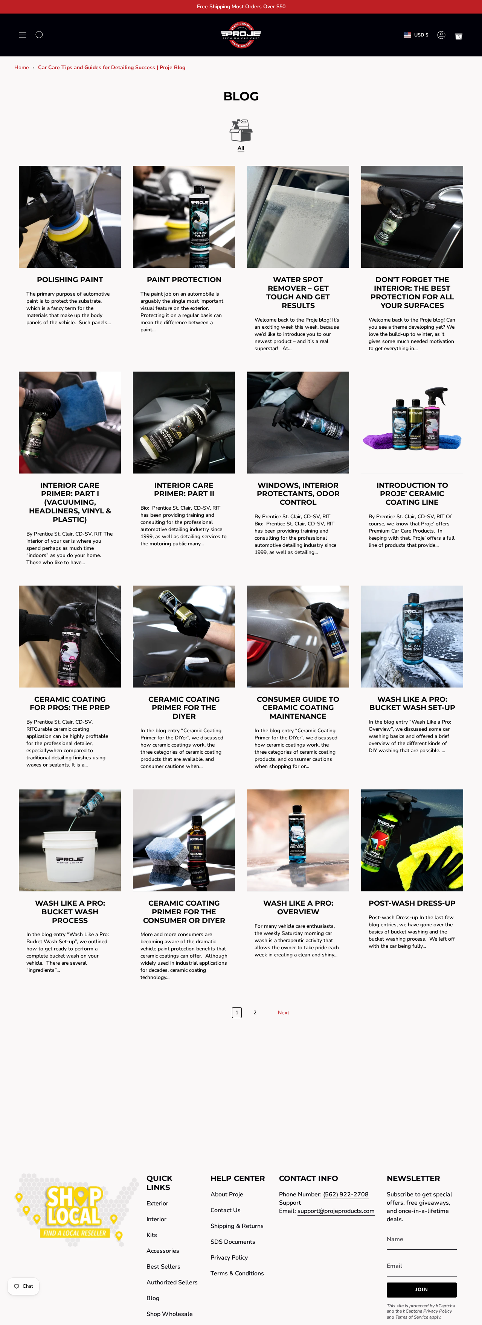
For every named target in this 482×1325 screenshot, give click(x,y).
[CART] (458, 35)
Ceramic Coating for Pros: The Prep (70, 703)
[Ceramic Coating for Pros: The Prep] (70, 637)
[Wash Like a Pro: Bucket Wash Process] (70, 840)
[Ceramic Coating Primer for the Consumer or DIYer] (184, 840)
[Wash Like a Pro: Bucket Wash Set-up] (412, 637)
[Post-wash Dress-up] (412, 840)
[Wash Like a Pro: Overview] (298, 840)
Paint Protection (184, 279)
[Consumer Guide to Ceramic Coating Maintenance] (298, 637)
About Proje (226, 1194)
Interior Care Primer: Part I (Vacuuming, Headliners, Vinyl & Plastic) (70, 502)
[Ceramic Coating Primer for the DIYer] (184, 637)
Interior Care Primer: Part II (184, 489)
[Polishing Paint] (70, 217)
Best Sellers (163, 1267)
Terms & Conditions (237, 1273)
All (241, 148)
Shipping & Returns (237, 1226)
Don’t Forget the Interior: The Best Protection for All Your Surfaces (412, 292)
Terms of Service (411, 1317)
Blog (153, 1298)
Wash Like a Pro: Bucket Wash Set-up (412, 703)
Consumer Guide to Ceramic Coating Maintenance (298, 708)
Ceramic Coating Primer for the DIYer (184, 708)
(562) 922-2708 (346, 1194)
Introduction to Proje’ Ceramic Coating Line (412, 494)
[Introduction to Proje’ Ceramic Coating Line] (412, 423)
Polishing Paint (70, 279)
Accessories (162, 1251)
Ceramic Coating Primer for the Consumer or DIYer (184, 912)
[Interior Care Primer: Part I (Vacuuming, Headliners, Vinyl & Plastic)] (70, 423)
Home (21, 67)
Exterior (157, 1203)
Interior (156, 1219)
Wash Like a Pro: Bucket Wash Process (70, 912)
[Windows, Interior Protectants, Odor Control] (298, 423)
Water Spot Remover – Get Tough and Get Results (298, 292)
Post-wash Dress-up (412, 903)
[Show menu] (22, 35)
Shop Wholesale (169, 1314)
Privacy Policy (229, 1258)
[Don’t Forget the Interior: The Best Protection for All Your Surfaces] (412, 217)
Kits (151, 1235)
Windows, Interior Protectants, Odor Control (298, 494)
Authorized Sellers (172, 1282)
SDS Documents (232, 1242)
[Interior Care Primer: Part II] (184, 423)
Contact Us (225, 1210)
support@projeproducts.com (336, 1211)
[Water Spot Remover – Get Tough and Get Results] (298, 217)
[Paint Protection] (184, 217)
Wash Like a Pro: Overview (298, 907)
